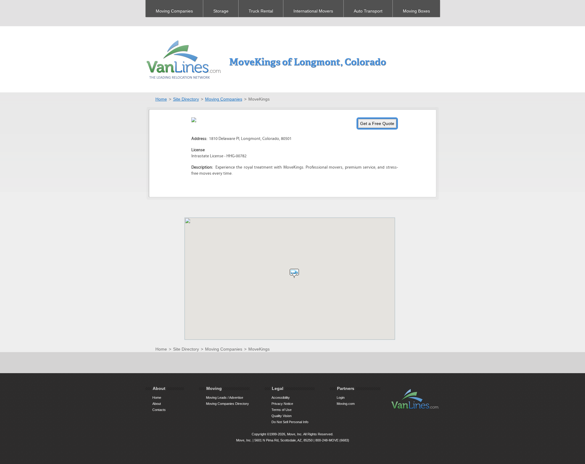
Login (341, 397)
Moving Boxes (416, 11)
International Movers (313, 11)
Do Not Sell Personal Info (289, 422)
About (156, 403)
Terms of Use (281, 410)
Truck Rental (261, 11)
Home (161, 99)
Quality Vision (281, 416)
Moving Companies (174, 11)
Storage (221, 11)
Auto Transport (368, 11)
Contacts (159, 410)
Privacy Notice (282, 403)
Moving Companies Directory (227, 403)
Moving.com (346, 403)
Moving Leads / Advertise (224, 397)
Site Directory (186, 99)
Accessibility (280, 397)
